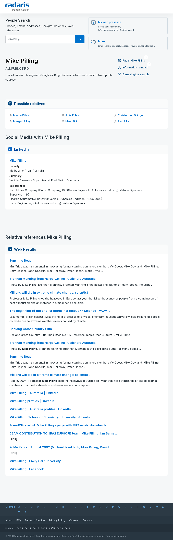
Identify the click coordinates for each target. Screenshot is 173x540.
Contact (87, 520)
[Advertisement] (86, 91)
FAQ (18, 520)
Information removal (135, 67)
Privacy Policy (57, 520)
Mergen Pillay (22, 121)
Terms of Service (35, 520)
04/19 (67, 528)
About (8, 520)
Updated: (10, 528)
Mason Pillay (21, 115)
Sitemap (10, 506)
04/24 (28, 528)
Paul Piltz (123, 121)
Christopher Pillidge (130, 115)
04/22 (44, 528)
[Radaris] (17, 4)
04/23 (36, 528)
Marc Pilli (71, 121)
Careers (74, 520)
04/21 (52, 528)
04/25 (20, 528)
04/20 (60, 528)
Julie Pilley (72, 115)
